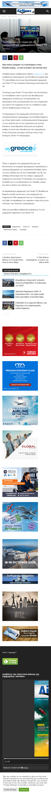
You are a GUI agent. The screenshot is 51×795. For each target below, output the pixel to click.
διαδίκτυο (35, 227)
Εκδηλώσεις (6, 297)
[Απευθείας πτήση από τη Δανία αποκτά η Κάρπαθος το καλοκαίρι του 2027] (8, 283)
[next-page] (7, 314)
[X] (10, 57)
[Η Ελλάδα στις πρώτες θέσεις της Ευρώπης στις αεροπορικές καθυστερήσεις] (8, 305)
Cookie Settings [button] (10, 790)
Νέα (14, 38)
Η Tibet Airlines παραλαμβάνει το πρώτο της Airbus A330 (37, 259)
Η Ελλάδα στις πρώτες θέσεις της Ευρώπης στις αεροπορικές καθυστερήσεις (31, 305)
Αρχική (3, 17)
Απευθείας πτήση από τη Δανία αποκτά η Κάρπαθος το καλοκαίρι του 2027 (30, 283)
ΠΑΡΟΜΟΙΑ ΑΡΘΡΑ (11, 271)
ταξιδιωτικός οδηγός (10, 229)
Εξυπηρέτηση (12, 17)
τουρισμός (23, 229)
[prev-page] (3, 314)
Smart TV (26, 227)
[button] (4, 11)
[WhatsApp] (21, 57)
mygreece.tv (39, 74)
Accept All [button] (24, 790)
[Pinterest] (15, 57)
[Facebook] (4, 57)
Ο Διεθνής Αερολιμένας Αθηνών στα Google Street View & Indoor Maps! (12, 259)
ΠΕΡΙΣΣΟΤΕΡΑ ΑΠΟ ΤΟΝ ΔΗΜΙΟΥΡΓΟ (18, 274)
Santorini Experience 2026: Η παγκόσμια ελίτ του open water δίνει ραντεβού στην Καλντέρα (29, 294)
